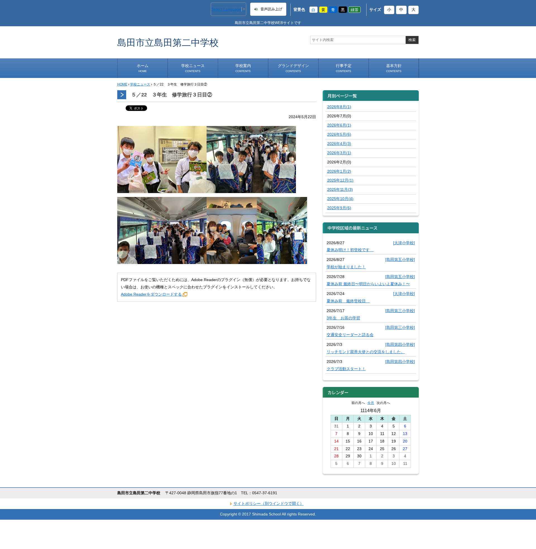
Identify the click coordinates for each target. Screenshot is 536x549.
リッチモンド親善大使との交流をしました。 (366, 352)
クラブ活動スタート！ (346, 369)
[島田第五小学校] (400, 259)
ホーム (143, 68)
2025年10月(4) (340, 198)
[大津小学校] (404, 243)
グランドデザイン (293, 68)
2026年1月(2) (339, 171)
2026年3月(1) (339, 153)
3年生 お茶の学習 (343, 318)
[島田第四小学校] (400, 344)
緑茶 (354, 9)
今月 (370, 403)
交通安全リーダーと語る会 (350, 334)
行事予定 (343, 68)
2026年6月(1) (339, 125)
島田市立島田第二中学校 (168, 42)
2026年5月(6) (339, 134)
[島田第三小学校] (400, 310)
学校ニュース (193, 68)
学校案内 (243, 68)
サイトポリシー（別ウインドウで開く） (268, 503)
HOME (122, 84)
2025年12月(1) (340, 180)
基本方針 (394, 68)
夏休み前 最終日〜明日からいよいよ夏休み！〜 (368, 284)
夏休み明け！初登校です (350, 250)
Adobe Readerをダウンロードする (151, 294)
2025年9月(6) (339, 208)
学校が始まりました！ (346, 267)
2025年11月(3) (340, 189)
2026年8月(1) (339, 106)
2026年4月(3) (339, 143)
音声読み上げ (271, 9)
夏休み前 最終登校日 (348, 301)
